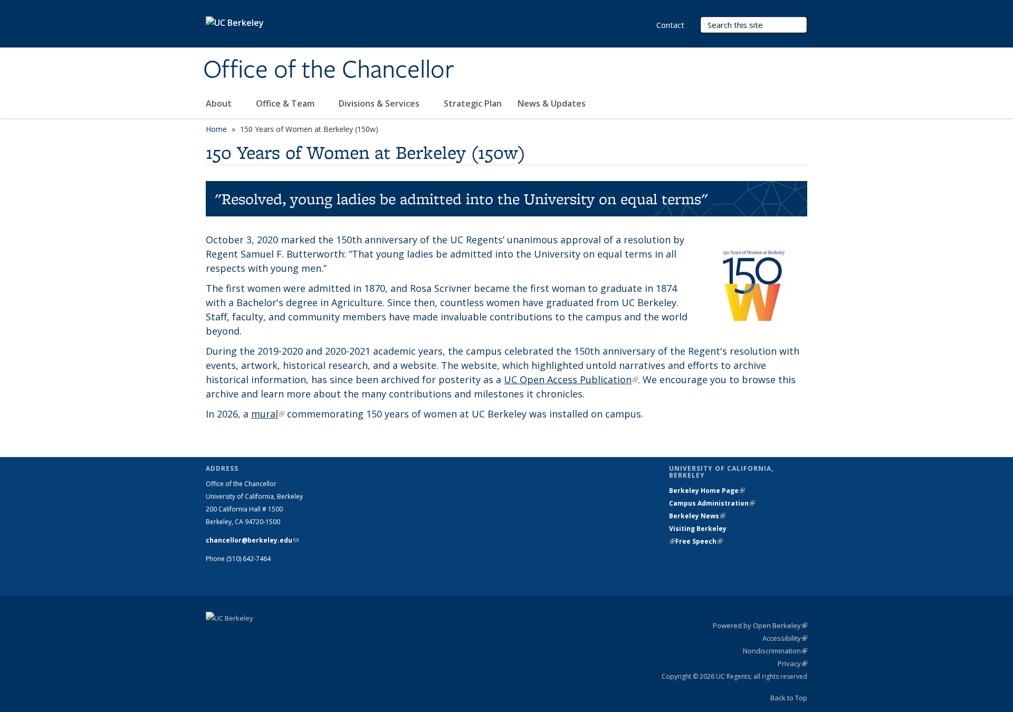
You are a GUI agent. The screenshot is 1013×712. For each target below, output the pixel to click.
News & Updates (552, 103)
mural (267, 413)
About (220, 103)
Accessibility (784, 638)
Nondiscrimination (775, 651)
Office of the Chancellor (328, 70)
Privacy (792, 663)
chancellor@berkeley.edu (252, 540)
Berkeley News (697, 515)
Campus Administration (712, 503)
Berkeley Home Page (707, 490)
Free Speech (699, 541)
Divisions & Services (380, 103)
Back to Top (788, 697)
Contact (670, 25)
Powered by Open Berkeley (760, 625)
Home (216, 129)
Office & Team (286, 103)
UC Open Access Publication (571, 379)
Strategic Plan (473, 103)
